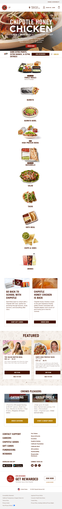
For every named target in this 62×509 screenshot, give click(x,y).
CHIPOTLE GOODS (11, 442)
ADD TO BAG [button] (17, 372)
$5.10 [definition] (14, 359)
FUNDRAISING (9, 449)
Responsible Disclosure (34, 455)
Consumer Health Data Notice (38, 498)
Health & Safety (36, 441)
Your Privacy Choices (7, 505)
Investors (34, 439)
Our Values (34, 433)
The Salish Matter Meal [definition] (14, 357)
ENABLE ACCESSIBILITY (53, 2)
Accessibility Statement (8, 495)
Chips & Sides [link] (30, 248)
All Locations (35, 449)
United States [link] (24, 489)
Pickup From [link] (34, 7)
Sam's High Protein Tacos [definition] (45, 357)
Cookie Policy (34, 500)
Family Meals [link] (30, 77)
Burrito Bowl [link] (30, 121)
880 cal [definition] (7, 359)
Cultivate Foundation (37, 444)
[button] (26, 382)
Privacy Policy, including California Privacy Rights (42, 503)
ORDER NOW (31, 46)
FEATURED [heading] (31, 335)
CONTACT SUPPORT (12, 434)
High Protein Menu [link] (30, 143)
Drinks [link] (30, 269)
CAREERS (7, 438)
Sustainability (35, 451)
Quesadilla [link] (30, 165)
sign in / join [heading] (50, 7)
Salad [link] (30, 186)
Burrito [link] (30, 100)
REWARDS (7, 453)
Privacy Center (6, 503)
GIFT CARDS (8, 445)
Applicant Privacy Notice (37, 495)
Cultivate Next (35, 446)
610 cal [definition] (38, 361)
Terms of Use (6, 500)
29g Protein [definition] (39, 359)
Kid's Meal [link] (30, 227)
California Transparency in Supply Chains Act (13, 498)
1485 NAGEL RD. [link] (35, 8)
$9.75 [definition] (45, 361)
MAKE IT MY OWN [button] (17, 376)
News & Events (35, 436)
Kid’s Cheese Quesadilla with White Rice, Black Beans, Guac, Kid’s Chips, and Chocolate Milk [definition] (16, 362)
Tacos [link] (30, 206)
